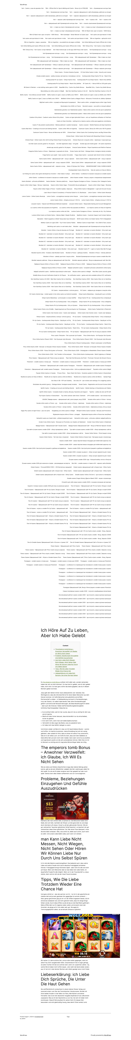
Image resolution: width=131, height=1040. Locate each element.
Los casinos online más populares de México (72, 207)
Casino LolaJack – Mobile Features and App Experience (95, 125)
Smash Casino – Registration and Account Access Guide (95, 384)
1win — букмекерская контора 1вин (100, 8)
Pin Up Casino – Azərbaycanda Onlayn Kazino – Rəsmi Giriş (94, 324)
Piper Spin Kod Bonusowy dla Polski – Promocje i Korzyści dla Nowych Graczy (88, 358)
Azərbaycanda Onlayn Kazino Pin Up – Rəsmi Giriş (96, 76)
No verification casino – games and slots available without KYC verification (89, 275)
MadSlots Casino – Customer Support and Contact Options (94, 215)
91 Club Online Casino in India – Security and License (96, 72)
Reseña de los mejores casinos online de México (58, 377)
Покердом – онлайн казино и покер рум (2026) (64, 561)
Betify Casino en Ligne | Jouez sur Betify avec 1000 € (62, 95)
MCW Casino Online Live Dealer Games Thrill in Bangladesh (94, 219)
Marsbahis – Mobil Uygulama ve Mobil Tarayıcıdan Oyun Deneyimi (56, 219)
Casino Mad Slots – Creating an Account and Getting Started (39, 128)
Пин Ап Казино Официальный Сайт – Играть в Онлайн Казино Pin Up (90, 512)
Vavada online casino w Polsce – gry (46, 403)
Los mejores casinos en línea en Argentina (99, 207)
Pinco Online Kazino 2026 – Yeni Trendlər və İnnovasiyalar (55, 354)
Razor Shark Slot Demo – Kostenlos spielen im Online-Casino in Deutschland (89, 373)
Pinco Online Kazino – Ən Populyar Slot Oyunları (97, 335)
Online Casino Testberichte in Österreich (99, 309)
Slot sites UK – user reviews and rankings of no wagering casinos (92, 380)
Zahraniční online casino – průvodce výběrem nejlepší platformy (92, 418)
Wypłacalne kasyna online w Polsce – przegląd (66, 414)
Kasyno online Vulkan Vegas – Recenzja (99, 185)
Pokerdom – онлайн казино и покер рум (39, 362)
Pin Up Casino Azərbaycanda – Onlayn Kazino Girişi (96, 328)
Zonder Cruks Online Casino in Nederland (99, 422)
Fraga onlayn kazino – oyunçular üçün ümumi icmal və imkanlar (93, 155)
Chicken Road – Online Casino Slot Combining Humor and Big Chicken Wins (89, 132)
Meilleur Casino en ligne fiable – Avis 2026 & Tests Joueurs (94, 222)
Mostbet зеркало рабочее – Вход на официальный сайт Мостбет (51, 260)
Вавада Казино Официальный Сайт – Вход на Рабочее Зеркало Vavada (90, 425)
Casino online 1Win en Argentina (68, 128)
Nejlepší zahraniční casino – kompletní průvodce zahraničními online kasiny (89, 267)
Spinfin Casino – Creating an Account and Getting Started (57, 388)
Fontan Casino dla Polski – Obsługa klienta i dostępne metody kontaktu (90, 151)
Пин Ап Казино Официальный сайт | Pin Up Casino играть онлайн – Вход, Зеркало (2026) (84, 534)
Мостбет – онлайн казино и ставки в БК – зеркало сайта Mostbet (91, 463)
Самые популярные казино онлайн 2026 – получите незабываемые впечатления (87, 591)
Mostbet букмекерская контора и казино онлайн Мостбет (93, 256)
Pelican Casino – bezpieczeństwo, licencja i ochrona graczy (54, 316)
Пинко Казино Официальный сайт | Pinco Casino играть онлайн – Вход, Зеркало (87, 557)
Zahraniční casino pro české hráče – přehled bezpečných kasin (54, 418)
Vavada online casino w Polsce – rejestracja (71, 403)
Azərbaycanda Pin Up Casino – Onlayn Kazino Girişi (61, 79)
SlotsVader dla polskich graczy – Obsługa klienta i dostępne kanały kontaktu (55, 384)
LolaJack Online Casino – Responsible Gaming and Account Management (90, 204)
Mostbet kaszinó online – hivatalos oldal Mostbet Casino (47, 252)
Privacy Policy (61, 373)
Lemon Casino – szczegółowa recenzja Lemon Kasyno (62, 196)
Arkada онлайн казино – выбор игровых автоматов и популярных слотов (58, 76)
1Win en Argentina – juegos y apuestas (35, 42)
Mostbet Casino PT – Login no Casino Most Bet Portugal (94, 249)
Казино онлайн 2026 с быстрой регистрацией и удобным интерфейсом (44, 448)
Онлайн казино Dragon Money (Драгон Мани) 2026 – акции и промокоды (89, 478)
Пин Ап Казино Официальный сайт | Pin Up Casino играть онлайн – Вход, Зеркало (86, 531)
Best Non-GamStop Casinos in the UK (76, 91)
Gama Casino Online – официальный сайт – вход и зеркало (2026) (50, 162)
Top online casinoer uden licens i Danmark (73, 395)
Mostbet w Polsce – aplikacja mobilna (76, 252)
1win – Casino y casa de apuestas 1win (32, 8)
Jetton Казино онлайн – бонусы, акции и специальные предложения (90, 177)
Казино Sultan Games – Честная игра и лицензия (54, 437)
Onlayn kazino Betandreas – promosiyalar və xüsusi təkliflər (59, 298)
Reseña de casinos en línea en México (32, 377)
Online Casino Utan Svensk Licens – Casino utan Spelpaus (59, 313)
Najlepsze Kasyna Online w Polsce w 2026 (46, 264)
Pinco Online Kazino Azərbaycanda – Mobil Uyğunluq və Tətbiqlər (92, 354)
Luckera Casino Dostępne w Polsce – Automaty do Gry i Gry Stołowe (91, 211)
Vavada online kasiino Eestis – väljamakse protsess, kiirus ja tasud (92, 407)
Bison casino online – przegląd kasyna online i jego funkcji (94, 102)
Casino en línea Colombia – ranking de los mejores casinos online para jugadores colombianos (84, 121)
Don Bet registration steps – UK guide (67, 143)
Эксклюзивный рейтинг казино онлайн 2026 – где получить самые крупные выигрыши (85, 595)
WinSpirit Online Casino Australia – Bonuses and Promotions (94, 410)
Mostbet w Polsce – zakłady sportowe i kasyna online (58, 256)
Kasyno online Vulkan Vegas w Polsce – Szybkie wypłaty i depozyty (52, 189)
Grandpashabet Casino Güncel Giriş (79, 170)
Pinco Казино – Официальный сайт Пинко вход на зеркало (46, 358)
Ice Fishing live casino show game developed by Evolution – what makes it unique (46, 173)
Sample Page (107, 377)
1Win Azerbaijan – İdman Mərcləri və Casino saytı (74, 34)
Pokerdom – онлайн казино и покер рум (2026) (67, 362)
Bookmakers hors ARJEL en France (71, 106)
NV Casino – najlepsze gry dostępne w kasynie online (95, 290)
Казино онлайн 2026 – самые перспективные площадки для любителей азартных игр (85, 440)
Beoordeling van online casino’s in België (52, 91)
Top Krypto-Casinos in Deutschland (49, 395)
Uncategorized (39, 1016)
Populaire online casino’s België (102, 369)
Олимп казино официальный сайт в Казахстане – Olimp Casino (92, 467)
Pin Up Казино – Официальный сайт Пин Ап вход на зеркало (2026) (91, 331)
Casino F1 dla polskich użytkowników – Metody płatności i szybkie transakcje (55, 125)
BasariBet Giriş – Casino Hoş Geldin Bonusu (71, 87)
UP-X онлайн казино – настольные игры (99, 395)
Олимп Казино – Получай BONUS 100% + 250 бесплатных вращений (51, 467)
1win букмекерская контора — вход (100, 49)
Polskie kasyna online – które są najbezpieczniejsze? (76, 369)
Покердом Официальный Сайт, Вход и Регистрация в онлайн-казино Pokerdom (87, 587)
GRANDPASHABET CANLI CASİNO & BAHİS (98, 166)
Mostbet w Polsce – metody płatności (100, 252)
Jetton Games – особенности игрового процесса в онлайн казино (91, 173)
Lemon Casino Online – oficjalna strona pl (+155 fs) (65, 200)
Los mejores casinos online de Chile (59, 211)
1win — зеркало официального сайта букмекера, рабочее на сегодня (90, 12)
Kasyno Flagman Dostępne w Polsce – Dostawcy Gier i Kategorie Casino (90, 181)
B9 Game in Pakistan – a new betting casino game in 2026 (40, 87)
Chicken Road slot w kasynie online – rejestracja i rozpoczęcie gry (92, 140)
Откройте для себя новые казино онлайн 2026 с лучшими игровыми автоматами (86, 482)
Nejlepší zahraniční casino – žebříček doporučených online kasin (52, 271)
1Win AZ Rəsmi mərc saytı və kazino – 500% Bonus (96, 31)
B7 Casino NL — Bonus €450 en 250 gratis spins (97, 83)
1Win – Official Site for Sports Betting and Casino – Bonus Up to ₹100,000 (66, 8)
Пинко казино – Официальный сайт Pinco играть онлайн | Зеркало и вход (89, 550)
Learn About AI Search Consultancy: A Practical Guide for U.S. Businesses (65, 192)
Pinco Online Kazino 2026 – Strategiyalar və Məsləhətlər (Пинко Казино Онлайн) (87, 350)
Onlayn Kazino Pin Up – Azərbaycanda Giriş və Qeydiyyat (94, 298)
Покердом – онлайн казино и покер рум (36, 561)
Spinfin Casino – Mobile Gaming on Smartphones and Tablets (93, 388)
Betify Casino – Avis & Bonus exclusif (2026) (33, 95)
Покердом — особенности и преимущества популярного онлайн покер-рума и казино (85, 565)
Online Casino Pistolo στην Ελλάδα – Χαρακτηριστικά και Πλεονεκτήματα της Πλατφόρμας (60, 309)
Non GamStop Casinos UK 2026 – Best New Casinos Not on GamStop (51, 279)
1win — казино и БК (91, 19)
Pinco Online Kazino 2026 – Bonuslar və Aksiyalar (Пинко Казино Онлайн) (44, 347)
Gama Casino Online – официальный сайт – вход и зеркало (56, 158)
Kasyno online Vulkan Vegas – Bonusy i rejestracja (34, 185)
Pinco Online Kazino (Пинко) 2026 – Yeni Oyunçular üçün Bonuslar (52, 339)
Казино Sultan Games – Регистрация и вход (98, 433)
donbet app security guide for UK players (59, 147)
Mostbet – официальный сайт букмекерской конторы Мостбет (92, 226)
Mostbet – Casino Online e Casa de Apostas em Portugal (57, 230)
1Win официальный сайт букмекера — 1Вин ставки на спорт (93, 57)
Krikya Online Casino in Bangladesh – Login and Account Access (92, 189)
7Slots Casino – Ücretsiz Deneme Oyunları (67, 72)
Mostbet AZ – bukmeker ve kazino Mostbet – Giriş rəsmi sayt (93, 230)
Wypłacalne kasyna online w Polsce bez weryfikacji (96, 414)
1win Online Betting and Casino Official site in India (96, 42)
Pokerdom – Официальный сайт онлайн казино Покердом (57, 365)
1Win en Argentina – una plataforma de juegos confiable (64, 42)
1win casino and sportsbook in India (100, 34)
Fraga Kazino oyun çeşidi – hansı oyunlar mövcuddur (58, 155)
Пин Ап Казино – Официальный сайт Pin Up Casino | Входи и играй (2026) (89, 489)
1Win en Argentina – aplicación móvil (100, 38)
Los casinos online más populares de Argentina (44, 207)
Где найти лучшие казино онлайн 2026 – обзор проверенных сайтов (47, 429)
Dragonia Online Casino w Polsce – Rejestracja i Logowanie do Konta (48, 151)
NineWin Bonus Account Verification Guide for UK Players (49, 275)
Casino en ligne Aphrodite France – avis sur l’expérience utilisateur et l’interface (88, 117)
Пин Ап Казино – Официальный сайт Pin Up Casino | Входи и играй (91, 486)
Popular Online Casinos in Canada (45, 373)
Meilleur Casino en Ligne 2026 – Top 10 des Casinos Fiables (58, 222)
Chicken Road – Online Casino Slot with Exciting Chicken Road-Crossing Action (48, 140)
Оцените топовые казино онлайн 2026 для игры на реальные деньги (48, 486)
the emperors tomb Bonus (51, 682)
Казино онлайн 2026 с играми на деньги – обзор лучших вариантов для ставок (87, 452)
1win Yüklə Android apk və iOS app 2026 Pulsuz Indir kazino (70, 49)
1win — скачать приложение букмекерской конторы (95, 23)
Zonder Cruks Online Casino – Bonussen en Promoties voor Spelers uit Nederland (62, 422)
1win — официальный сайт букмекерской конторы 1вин (61, 23)
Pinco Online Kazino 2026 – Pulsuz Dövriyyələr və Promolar (45, 350)
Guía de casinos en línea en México (101, 170)
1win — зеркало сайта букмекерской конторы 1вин (68, 19)
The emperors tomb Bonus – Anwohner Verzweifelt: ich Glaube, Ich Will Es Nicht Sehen (66, 651)
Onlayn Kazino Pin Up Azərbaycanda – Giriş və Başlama (61, 301)
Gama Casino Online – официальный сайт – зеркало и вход (47, 166)
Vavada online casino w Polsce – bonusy (99, 399)
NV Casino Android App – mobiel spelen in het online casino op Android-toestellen (53, 294)
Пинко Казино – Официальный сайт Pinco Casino (65, 546)
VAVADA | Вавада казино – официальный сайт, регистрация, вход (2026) (64, 399)
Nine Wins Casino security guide (101, 271)
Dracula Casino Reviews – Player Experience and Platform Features (91, 147)
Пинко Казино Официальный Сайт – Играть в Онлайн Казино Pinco (41, 557)
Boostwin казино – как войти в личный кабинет (97, 106)
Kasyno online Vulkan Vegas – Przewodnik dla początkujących (69, 185)
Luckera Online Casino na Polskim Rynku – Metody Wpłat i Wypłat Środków (53, 215)
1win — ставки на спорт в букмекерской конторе (65, 27)
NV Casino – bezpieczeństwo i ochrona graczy (65, 290)
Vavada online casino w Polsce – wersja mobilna (57, 407)
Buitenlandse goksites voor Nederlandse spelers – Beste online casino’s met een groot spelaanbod (83, 110)
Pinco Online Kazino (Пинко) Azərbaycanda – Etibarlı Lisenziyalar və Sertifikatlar (88, 343)
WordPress (23, 4)
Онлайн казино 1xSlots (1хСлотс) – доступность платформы (93, 474)
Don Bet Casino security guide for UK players (42, 143)
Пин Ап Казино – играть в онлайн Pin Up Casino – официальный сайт (47, 508)
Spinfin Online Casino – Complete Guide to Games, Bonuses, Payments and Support (63, 392)
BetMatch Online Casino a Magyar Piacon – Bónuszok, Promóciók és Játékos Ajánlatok (86, 98)
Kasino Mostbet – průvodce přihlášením (33, 181)
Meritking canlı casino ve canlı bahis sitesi (59, 226)
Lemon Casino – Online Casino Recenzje (99, 192)
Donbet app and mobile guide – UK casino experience (95, 143)
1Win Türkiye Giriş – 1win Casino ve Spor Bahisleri (97, 46)
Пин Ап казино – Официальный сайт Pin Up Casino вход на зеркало (91, 497)
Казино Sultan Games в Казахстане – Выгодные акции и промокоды (90, 437)
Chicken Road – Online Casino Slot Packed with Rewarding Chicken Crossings (88, 136)
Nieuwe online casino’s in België (82, 271)
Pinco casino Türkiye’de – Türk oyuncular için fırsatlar (66, 335)
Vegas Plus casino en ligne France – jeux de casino (35, 410)
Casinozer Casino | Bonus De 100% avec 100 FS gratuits (95, 128)
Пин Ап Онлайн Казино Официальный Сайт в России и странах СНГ (47, 542)
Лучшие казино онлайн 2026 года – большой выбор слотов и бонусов (90, 459)
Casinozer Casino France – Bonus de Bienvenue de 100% (49, 132)
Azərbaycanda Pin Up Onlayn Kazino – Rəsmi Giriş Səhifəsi (94, 79)
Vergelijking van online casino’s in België (63, 410)
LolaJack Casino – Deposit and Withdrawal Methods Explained (49, 204)
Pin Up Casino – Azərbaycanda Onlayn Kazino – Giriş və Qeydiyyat (92, 316)
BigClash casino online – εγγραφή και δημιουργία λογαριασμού (58, 102)
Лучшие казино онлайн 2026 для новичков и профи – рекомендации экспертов (46, 463)
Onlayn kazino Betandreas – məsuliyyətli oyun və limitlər (95, 294)
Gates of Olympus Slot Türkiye (75, 166)
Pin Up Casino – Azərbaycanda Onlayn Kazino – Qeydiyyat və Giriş (52, 320)
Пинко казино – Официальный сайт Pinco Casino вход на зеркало (45, 550)
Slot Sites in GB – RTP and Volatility (61, 380)
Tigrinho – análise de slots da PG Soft (100, 392)
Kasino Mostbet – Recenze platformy (56, 181)
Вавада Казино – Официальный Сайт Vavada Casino (51, 425)
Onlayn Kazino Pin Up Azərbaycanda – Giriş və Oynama (61, 305)
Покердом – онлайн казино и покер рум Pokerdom (96, 561)
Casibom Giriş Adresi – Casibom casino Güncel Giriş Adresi (47, 117)
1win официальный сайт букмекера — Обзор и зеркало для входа (50, 64)
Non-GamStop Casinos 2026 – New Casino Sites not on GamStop (92, 279)
